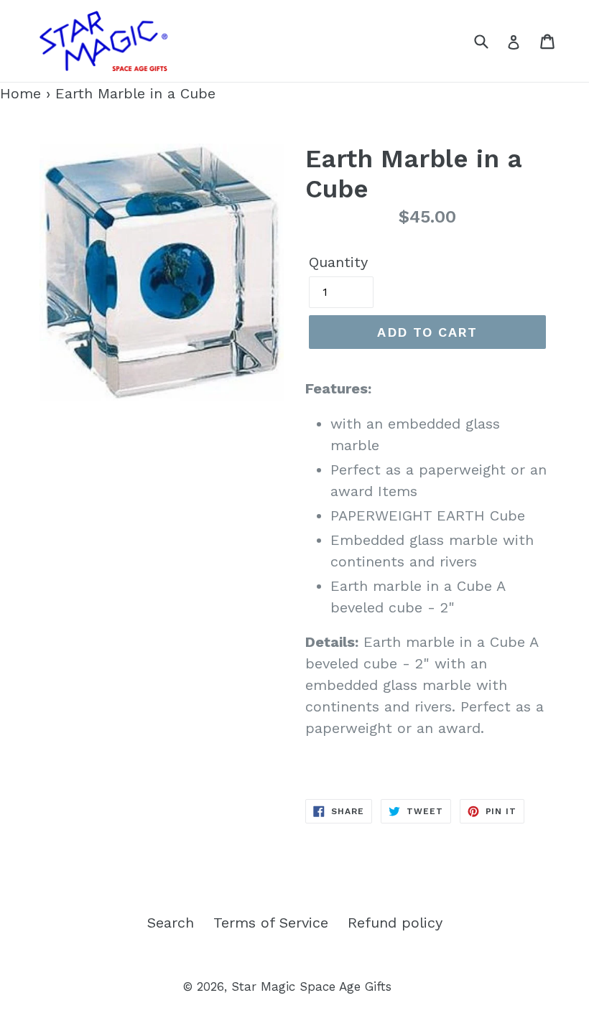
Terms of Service (270, 922)
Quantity (338, 262)
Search (170, 922)
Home (20, 93)
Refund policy (395, 922)
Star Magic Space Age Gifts (311, 986)
